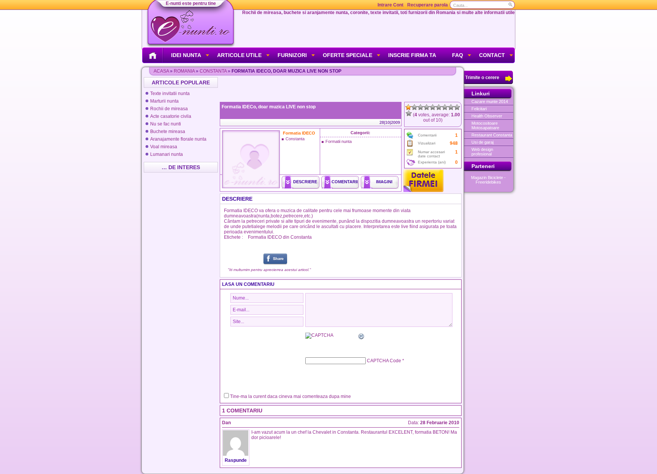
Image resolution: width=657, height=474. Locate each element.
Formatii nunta (338, 141)
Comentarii (345, 181)
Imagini (384, 181)
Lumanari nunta (166, 154)
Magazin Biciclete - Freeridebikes (488, 179)
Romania (184, 71)
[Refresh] (361, 337)
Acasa (161, 71)
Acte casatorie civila (170, 116)
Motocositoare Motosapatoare (485, 125)
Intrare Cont (390, 5)
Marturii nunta (164, 101)
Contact (492, 55)
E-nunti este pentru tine (191, 3)
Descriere (305, 181)
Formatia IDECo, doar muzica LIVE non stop (269, 106)
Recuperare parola (427, 5)
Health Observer (486, 116)
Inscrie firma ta (412, 55)
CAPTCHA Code (384, 360)
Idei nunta (186, 55)
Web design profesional (482, 151)
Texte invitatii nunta (170, 93)
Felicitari (479, 108)
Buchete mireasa (167, 131)
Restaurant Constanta (491, 135)
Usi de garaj (482, 142)
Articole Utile (239, 55)
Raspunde (236, 460)
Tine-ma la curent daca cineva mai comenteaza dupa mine (290, 396)
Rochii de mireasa (169, 108)
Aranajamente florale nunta (178, 139)
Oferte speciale (347, 55)
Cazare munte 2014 (489, 101)
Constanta (213, 71)
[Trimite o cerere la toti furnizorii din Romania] (488, 82)
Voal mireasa (163, 146)
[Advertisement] (341, 88)
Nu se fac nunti (165, 124)
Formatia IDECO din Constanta (280, 237)
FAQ (457, 55)
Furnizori (292, 55)
